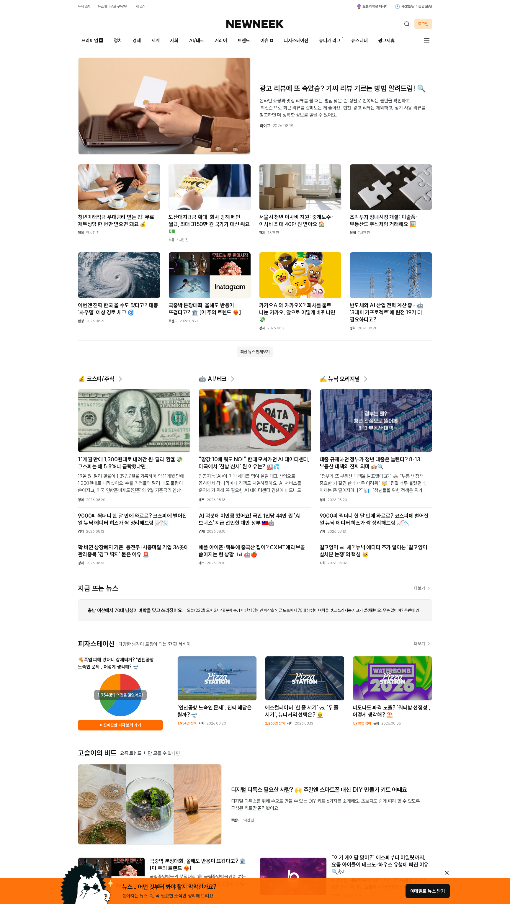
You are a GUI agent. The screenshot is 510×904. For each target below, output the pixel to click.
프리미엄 (89, 40)
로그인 (423, 24)
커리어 (221, 40)
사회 (174, 40)
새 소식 (140, 6)
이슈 (264, 40)
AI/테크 (196, 40)
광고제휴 (386, 40)
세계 (155, 40)
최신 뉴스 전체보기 (255, 351)
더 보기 (419, 588)
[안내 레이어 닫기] (447, 873)
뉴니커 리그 (330, 40)
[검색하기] (406, 24)
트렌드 (244, 40)
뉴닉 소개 (84, 6)
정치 (118, 40)
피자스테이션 (296, 40)
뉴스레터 (359, 40)
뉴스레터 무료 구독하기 (113, 6)
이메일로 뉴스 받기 (427, 891)
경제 (137, 40)
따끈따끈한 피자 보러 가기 (120, 725)
